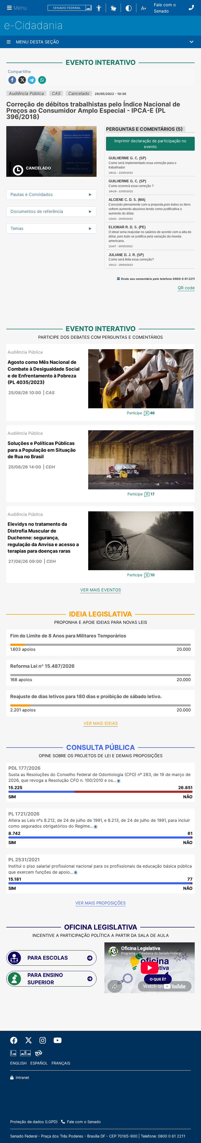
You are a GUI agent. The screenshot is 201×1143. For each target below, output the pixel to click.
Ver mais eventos (100, 589)
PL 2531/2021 (24, 859)
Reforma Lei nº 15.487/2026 (42, 666)
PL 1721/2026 (24, 814)
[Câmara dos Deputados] (14, 1053)
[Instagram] (43, 1040)
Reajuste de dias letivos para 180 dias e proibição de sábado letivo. (86, 696)
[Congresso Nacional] (25, 1053)
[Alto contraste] (128, 7)
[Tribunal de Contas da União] (37, 1053)
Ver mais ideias (100, 723)
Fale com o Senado (165, 8)
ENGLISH (18, 1063)
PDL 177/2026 (24, 768)
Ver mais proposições (100, 903)
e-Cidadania (33, 25)
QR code (186, 287)
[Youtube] (56, 1040)
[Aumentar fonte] (143, 8)
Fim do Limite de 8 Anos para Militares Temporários (68, 635)
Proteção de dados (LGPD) (34, 1121)
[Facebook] (15, 1040)
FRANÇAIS (61, 1063)
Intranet (22, 1077)
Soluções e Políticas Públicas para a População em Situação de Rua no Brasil (42, 449)
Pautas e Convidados (31, 194)
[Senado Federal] (70, 8)
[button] (113, 7)
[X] (28, 1040)
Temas (16, 228)
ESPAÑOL (39, 1063)
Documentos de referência (36, 211)
